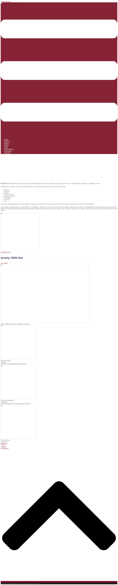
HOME (6, 140)
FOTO (6, 147)
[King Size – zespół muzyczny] (11, 3)
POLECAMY (7, 151)
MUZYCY (7, 142)
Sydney (29, 583)
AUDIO (6, 145)
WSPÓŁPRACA (8, 149)
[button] (6, 252)
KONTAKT (7, 153)
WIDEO (6, 144)
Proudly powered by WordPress (11, 583)
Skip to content (5, 1)
